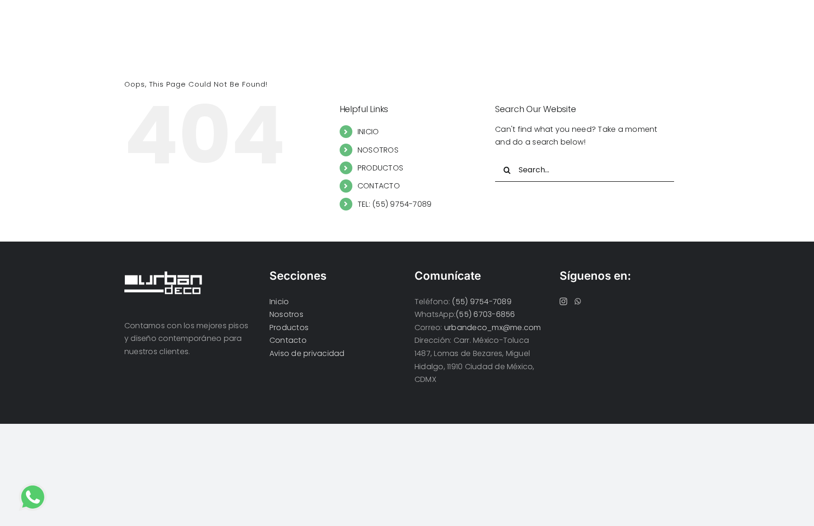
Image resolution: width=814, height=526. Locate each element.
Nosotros (286, 314)
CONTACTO (379, 185)
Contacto (288, 340)
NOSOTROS (378, 150)
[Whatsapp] (578, 301)
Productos (289, 327)
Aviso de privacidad (307, 353)
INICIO (368, 131)
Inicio (279, 301)
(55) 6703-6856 (485, 314)
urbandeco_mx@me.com (492, 327)
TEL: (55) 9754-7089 (395, 204)
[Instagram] (563, 301)
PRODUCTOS (380, 167)
